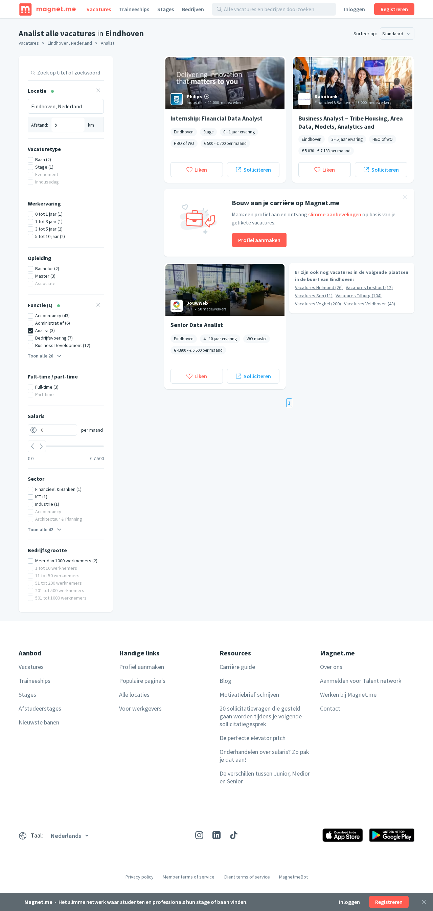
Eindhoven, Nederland (70, 43)
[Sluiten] (424, 902)
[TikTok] (234, 835)
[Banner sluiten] (405, 198)
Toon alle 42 (40, 529)
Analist (107, 43)
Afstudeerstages (40, 708)
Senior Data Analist (196, 325)
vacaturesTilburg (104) (359, 295)
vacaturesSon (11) (314, 295)
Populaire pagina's (142, 681)
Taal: (37, 835)
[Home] (47, 9)
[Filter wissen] (98, 91)
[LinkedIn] (216, 835)
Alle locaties (134, 694)
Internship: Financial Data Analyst (216, 118)
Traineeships (134, 9)
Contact (330, 708)
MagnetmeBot (293, 877)
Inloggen (354, 9)
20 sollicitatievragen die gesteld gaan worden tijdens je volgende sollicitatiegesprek (261, 716)
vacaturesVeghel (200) (318, 304)
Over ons (331, 667)
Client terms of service (247, 877)
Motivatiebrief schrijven (249, 694)
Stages (165, 9)
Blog (225, 681)
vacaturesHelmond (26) (319, 287)
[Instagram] (199, 835)
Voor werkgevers (140, 708)
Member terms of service (188, 877)
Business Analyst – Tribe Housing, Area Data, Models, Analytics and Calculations (350, 122)
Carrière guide (237, 667)
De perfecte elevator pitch (253, 738)
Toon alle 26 (40, 356)
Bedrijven (193, 9)
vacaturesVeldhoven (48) (369, 304)
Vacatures (99, 9)
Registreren (394, 9)
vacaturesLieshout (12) (369, 287)
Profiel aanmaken (259, 240)
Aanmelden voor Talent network (361, 681)
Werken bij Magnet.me (348, 694)
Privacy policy (140, 877)
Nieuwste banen (39, 722)
